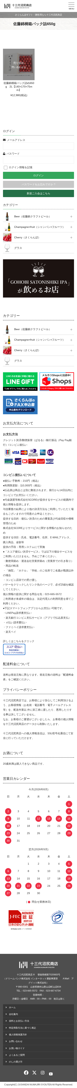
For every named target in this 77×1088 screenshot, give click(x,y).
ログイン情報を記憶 (20, 167)
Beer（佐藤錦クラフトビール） (32, 216)
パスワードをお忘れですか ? (38, 184)
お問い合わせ (15, 1041)
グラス (18, 247)
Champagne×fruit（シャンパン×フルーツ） (39, 226)
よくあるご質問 (17, 1055)
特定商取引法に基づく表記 (22, 1028)
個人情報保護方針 (18, 1034)
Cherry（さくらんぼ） (27, 237)
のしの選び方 (15, 1061)
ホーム (12, 1007)
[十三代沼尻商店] (18, 6)
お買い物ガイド (17, 1048)
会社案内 (13, 1014)
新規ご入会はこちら (38, 193)
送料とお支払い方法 (19, 1021)
